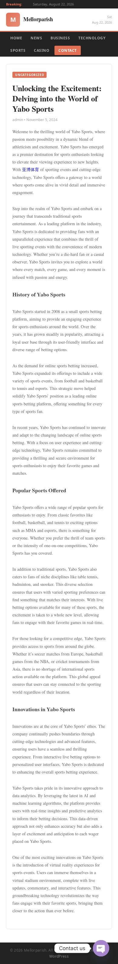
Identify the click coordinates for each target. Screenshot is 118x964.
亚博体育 (30, 169)
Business (60, 38)
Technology (91, 38)
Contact (67, 50)
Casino (41, 50)
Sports (17, 50)
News (36, 38)
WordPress (59, 956)
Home (16, 38)
